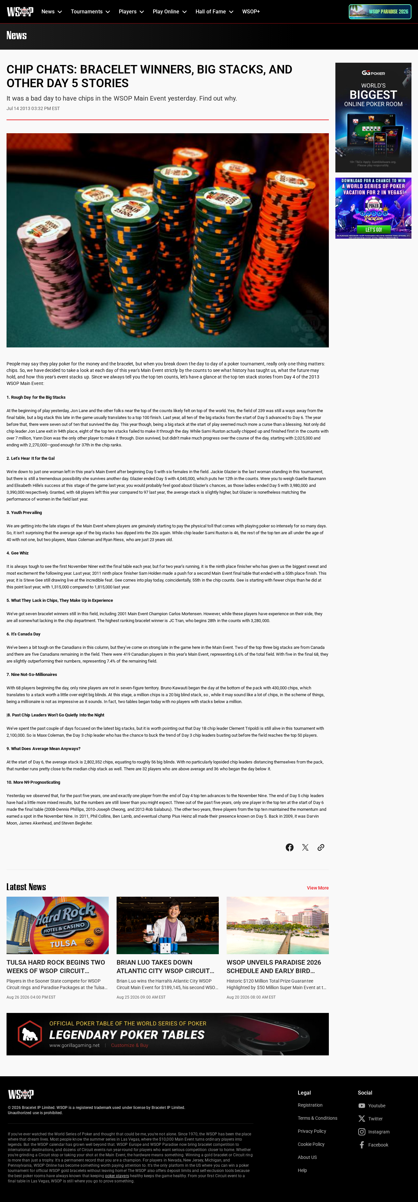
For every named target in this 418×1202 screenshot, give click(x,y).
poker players (117, 1176)
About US (307, 1157)
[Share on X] (305, 853)
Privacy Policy (312, 1131)
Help (302, 1170)
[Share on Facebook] (289, 853)
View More (318, 887)
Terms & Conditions (317, 1118)
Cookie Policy (311, 1144)
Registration (310, 1105)
